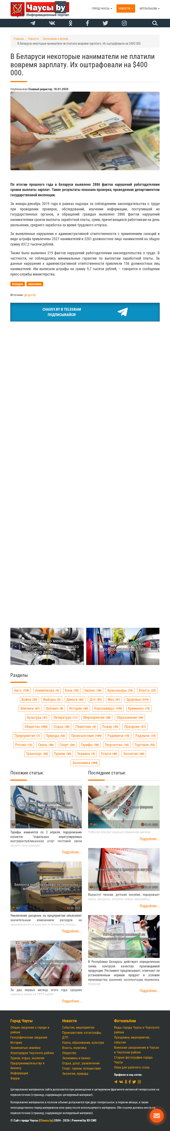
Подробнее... (72, 852)
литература (64, 717)
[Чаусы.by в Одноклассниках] (70, 23)
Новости (125, 8)
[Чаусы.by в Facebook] (87, 23)
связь (45, 745)
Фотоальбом (149, 8)
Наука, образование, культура (83, 1043)
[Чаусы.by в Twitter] (105, 23)
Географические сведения (28, 1037)
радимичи (118, 735)
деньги (74, 699)
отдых (61, 726)
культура (36, 717)
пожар (109, 726)
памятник (85, 726)
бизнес (93, 690)
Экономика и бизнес (76, 1058)
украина (85, 753)
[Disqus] (85, 447)
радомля (145, 735)
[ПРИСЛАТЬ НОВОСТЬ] (157, 1116)
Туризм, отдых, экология (27, 1058)
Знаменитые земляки (25, 1048)
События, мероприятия (78, 1027)
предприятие (27, 735)
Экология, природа (75, 1074)
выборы (51, 699)
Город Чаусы (101, 8)
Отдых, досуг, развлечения (81, 1063)
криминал (138, 708)
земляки (29, 708)
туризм (62, 753)
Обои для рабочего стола (131, 1067)
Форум (14, 1078)
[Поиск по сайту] (154, 23)
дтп (95, 699)
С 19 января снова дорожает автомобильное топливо (119, 646)
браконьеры (119, 690)
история (78, 708)
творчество (116, 745)
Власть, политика (74, 1048)
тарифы (89, 745)
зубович (54, 708)
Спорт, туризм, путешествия (81, 1068)
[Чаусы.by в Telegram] (33, 23)
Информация (19, 1073)
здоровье (137, 699)
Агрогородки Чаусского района (32, 1053)
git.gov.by (30, 295)
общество (35, 726)
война (29, 699)
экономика (84, 763)
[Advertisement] (85, 356)
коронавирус (107, 708)
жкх (113, 699)
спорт (67, 745)
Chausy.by (46, 1120)
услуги (108, 753)
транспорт (36, 753)
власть (147, 690)
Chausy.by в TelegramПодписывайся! (61, 312)
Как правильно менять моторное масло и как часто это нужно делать (50, 646)
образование (129, 717)
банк (71, 690)
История (16, 1043)
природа (55, 735)
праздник (134, 726)
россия (23, 745)
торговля (144, 745)
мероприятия (96, 717)
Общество (69, 1053)
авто (21, 690)
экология (133, 753)
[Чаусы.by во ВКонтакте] (52, 23)
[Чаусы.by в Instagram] (124, 23)
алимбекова (46, 690)
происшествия (86, 735)
